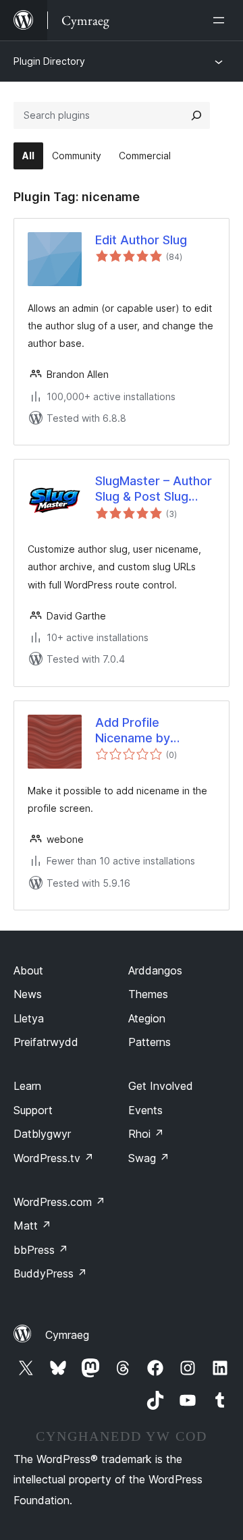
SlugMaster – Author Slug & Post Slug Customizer (153, 489)
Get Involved (160, 1086)
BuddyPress (50, 1273)
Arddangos (155, 970)
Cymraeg (67, 1335)
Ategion (146, 1018)
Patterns (149, 1042)
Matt (32, 1225)
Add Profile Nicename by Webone (132, 730)
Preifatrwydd (46, 1042)
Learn (27, 1086)
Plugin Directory (49, 61)
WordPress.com (59, 1202)
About (28, 970)
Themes (148, 994)
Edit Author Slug (141, 240)
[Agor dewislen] (221, 20)
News (28, 994)
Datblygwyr (42, 1133)
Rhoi (146, 1133)
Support (33, 1110)
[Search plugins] (196, 115)
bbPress (41, 1250)
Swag (148, 1158)
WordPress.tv (54, 1158)
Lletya (29, 1018)
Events (145, 1110)
